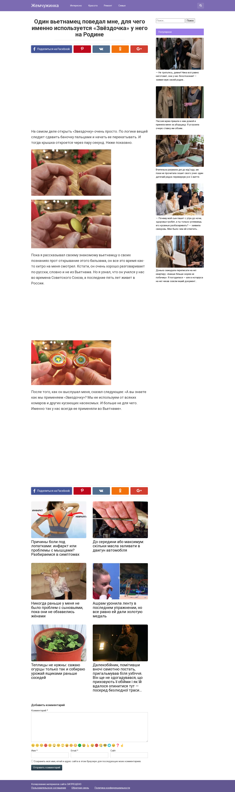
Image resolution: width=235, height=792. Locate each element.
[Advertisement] (77, 92)
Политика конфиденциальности (112, 787)
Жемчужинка (45, 5)
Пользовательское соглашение (48, 787)
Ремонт (108, 5)
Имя (34, 750)
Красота (93, 5)
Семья (121, 5)
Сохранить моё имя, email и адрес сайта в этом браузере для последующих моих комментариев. (87, 761)
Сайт (113, 750)
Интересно (76, 5)
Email (74, 750)
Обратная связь (80, 787)
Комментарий (39, 710)
